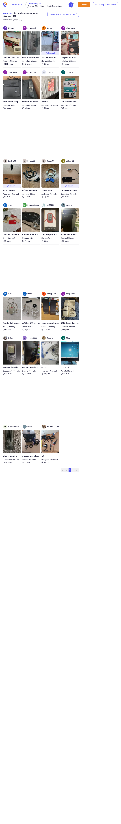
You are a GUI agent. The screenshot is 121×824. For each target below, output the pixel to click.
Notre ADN (17, 4)
